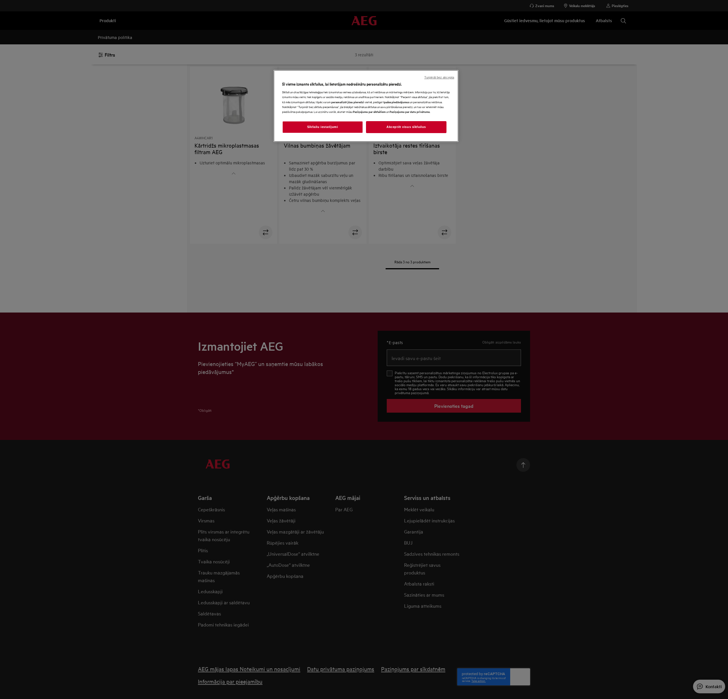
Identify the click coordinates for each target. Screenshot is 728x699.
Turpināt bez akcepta (439, 77)
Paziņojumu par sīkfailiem (369, 111)
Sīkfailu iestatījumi (322, 127)
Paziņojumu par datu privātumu (410, 111)
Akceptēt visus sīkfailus (406, 127)
